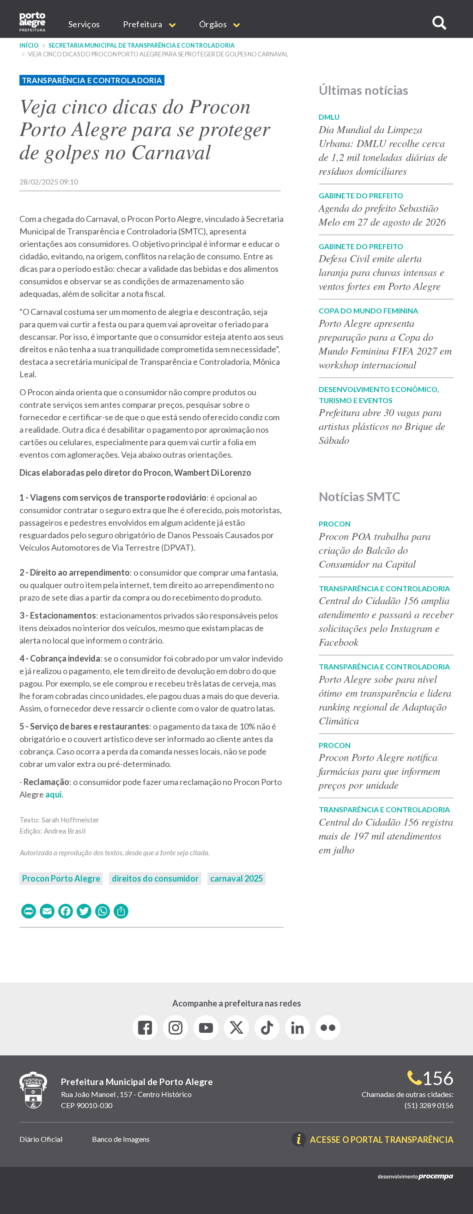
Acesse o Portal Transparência (382, 1140)
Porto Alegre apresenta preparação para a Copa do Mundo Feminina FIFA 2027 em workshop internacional (385, 343)
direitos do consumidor (155, 878)
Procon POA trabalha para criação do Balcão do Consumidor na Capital (375, 549)
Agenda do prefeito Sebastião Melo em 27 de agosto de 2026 (382, 214)
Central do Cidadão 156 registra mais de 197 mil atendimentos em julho (386, 835)
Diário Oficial (40, 1138)
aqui (53, 794)
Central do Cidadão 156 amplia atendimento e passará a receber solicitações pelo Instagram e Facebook (386, 621)
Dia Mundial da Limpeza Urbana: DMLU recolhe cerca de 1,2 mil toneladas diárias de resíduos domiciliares (383, 150)
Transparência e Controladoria (92, 80)
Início (29, 45)
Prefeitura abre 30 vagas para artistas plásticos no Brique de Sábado (382, 426)
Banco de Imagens (121, 1138)
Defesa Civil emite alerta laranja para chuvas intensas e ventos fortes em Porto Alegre (381, 272)
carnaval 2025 (236, 878)
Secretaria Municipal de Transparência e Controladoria (142, 45)
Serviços (84, 24)
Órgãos (213, 24)
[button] (439, 23)
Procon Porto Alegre (61, 878)
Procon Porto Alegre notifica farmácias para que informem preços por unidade (379, 770)
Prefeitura (143, 24)
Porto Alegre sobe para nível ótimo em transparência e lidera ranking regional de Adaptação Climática (385, 699)
